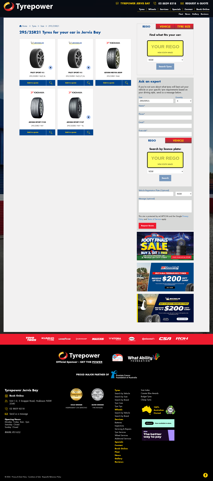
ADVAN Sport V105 (37, 122)
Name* (142, 105)
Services (164, 9)
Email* (141, 122)
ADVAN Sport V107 (75, 122)
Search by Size (121, 396)
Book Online (202, 9)
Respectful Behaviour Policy (51, 477)
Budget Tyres (146, 396)
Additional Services (123, 438)
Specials (176, 9)
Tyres (141, 9)
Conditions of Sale (34, 477)
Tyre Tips (118, 406)
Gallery (195, 14)
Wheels (152, 9)
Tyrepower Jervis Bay (135, 3)
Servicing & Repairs (123, 429)
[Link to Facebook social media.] (205, 475)
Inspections (119, 425)
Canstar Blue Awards (149, 393)
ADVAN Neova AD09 (113, 73)
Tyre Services (120, 432)
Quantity (179, 97)
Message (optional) (147, 198)
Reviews (204, 14)
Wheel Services (121, 435)
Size (140, 97)
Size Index (145, 390)
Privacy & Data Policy (19, 477)
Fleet (181, 14)
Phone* (142, 114)
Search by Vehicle (122, 393)
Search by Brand (122, 400)
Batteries (118, 422)
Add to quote (32, 83)
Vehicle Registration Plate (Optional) (154, 190)
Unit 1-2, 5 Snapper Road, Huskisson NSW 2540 (30, 402)
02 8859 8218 (167, 3)
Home (24, 26)
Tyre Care (119, 403)
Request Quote (147, 226)
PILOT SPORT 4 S (37, 73)
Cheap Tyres (146, 399)
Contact (189, 9)
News (187, 14)
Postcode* (143, 130)
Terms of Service (154, 219)
